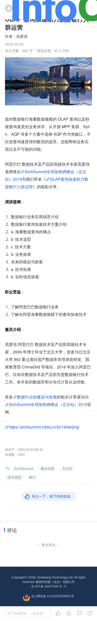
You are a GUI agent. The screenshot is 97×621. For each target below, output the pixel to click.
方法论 (67, 469)
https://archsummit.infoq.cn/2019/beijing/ (44, 427)
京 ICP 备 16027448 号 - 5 (48, 586)
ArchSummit (23, 469)
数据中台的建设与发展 (37, 397)
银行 (32, 477)
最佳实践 (47, 469)
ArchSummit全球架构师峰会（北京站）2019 (48, 404)
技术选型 (14, 477)
